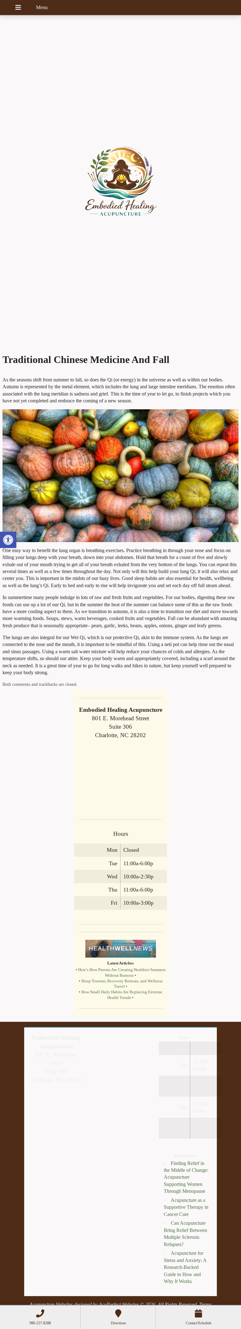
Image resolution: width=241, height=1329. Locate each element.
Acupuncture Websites (51, 1304)
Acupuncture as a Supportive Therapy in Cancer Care (186, 1207)
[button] (8, 540)
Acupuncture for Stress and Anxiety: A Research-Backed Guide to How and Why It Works (185, 1267)
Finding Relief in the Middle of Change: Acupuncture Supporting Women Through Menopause (186, 1177)
